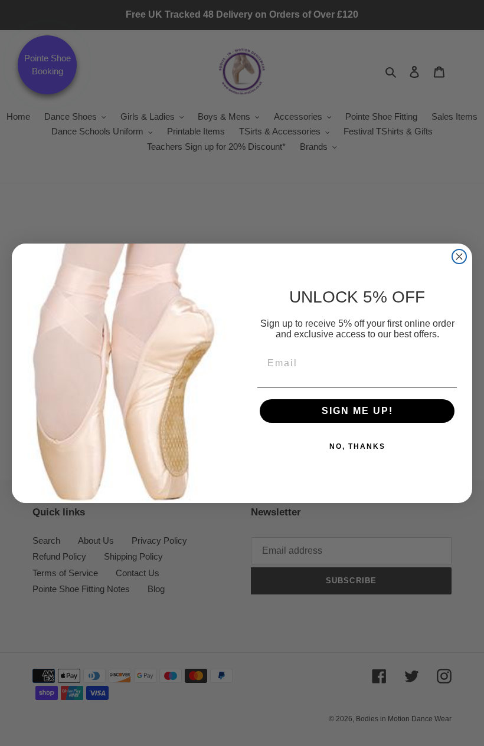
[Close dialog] (459, 256)
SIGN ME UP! (357, 411)
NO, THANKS (357, 446)
